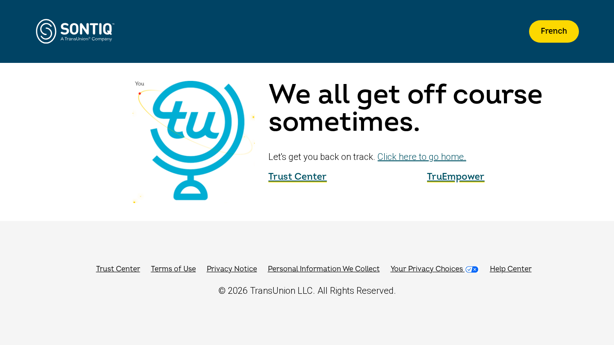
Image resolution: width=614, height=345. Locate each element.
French (554, 31)
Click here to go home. (422, 156)
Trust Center (297, 177)
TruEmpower (456, 177)
